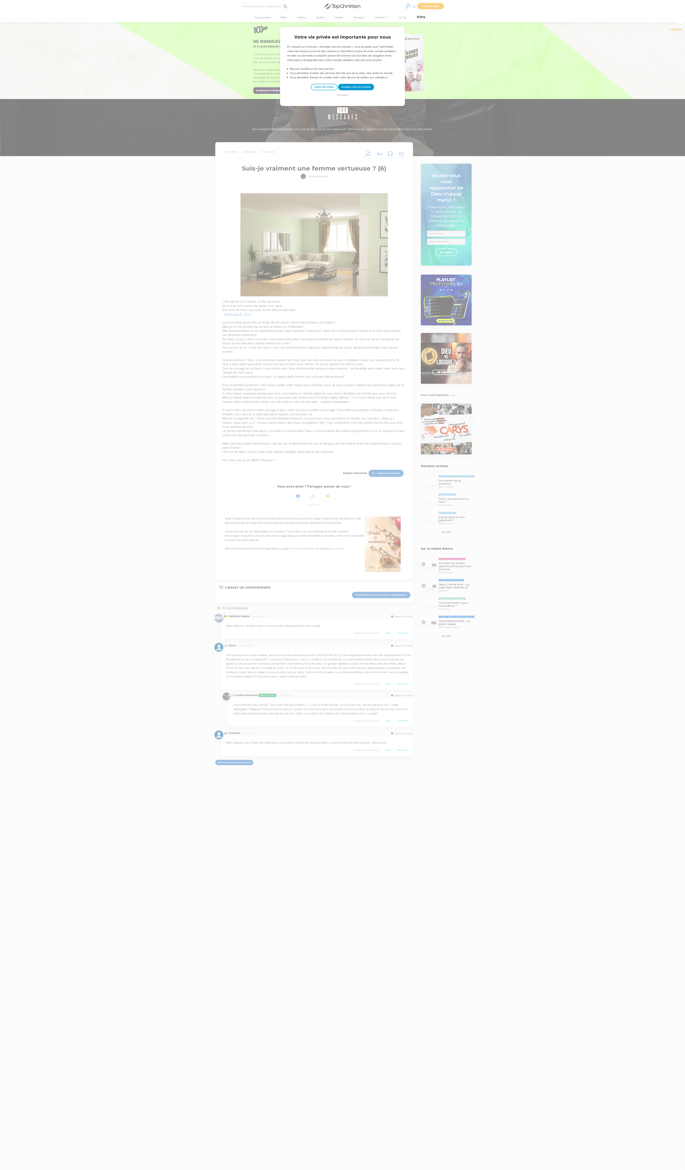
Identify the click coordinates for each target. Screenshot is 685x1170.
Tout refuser (342, 95)
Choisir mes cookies (324, 87)
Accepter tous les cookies (356, 87)
